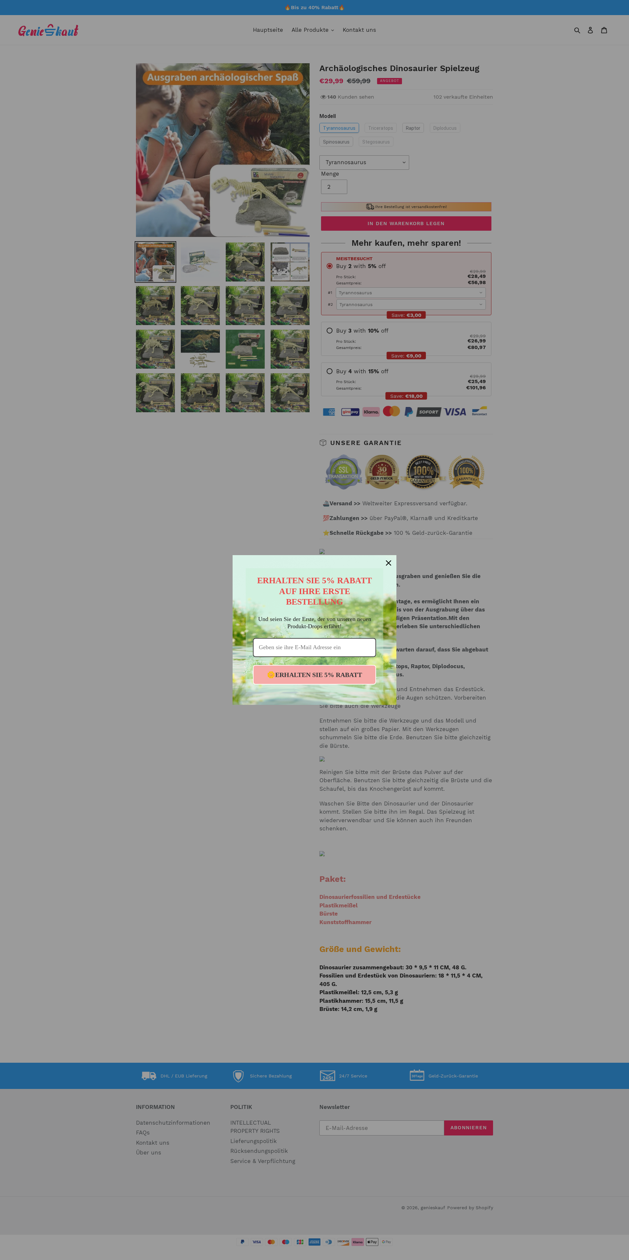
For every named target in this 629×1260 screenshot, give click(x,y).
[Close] (388, 563)
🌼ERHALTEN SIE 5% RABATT (314, 674)
